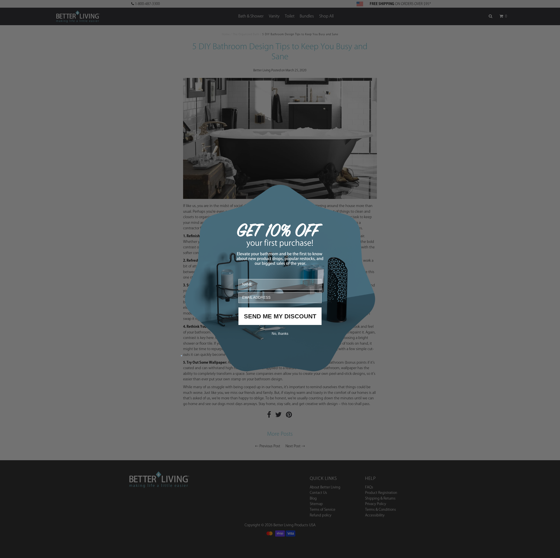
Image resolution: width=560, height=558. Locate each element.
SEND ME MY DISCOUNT (280, 316)
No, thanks (280, 333)
